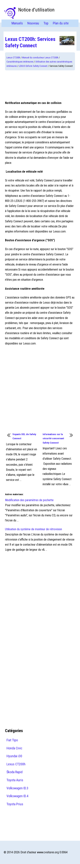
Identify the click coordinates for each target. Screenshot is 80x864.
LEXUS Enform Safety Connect (33, 66)
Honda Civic (14, 748)
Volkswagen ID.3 (17, 788)
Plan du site (61, 23)
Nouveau (33, 23)
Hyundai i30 (14, 756)
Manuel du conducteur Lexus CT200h (40, 57)
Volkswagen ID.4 (17, 796)
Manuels (17, 23)
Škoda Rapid (15, 772)
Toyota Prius (15, 804)
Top (46, 23)
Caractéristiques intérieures (20, 61)
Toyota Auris (15, 780)
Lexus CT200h (13, 57)
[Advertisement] (40, 85)
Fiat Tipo (12, 740)
